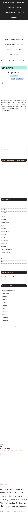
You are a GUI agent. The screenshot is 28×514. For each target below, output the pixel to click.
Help (1, 444)
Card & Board (4, 213)
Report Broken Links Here (8, 277)
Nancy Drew (5, 293)
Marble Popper (5, 231)
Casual (13, 79)
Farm (3, 314)
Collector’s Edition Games (9, 290)
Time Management (6, 249)
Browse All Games (5, 448)
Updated (4, 296)
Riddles (4, 302)
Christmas (5, 317)
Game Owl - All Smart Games (14, 26)
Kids (2, 225)
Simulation (4, 243)
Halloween (5, 320)
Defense (4, 311)
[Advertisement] (14, 132)
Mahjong (3, 228)
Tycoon (3, 256)
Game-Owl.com (21, 511)
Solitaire (4, 305)
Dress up (3, 219)
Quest (3, 308)
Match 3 (3, 234)
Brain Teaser (4, 210)
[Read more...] (6, 110)
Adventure (4, 204)
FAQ (1, 446)
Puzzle (3, 237)
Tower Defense (5, 253)
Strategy (3, 246)
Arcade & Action (5, 207)
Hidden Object (5, 222)
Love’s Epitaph (10, 72)
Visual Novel (4, 259)
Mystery (4, 299)
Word (2, 262)
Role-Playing (20, 79)
